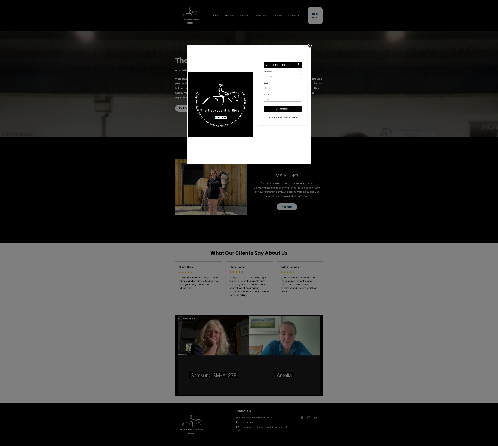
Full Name (268, 71)
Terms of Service (289, 117)
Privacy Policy (275, 117)
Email (266, 83)
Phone (267, 94)
